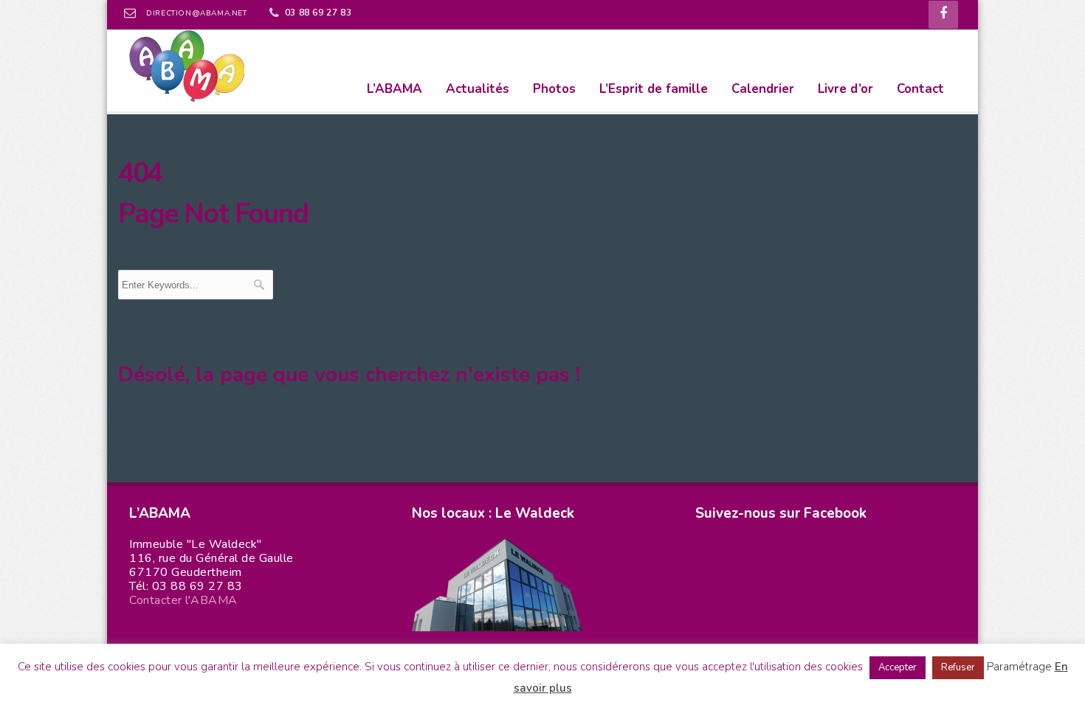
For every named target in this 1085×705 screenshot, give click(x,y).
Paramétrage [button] (1019, 666)
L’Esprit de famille (653, 88)
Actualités (477, 88)
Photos (554, 88)
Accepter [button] (897, 667)
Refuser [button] (958, 667)
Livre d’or (845, 88)
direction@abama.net (196, 13)
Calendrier (762, 88)
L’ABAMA (394, 88)
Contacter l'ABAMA (183, 600)
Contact (920, 88)
